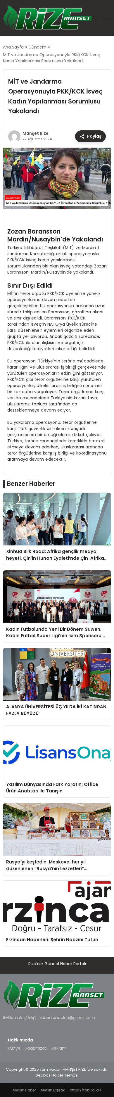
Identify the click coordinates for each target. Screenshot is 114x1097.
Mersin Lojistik (53, 1090)
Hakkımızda (36, 1048)
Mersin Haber (24, 1090)
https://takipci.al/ (85, 1090)
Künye (14, 1048)
